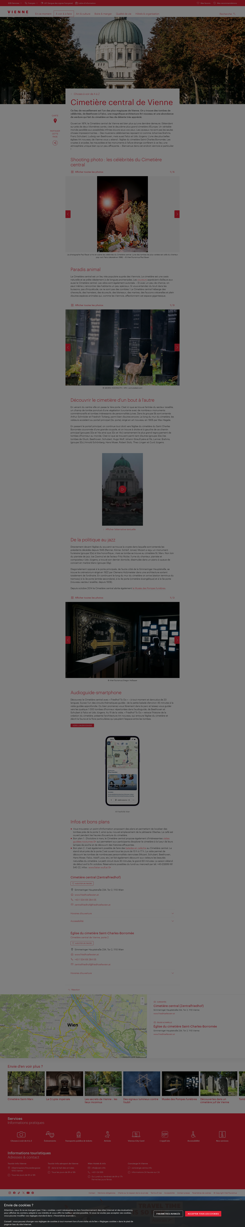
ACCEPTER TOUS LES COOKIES (203, 1214)
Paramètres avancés (168, 1214)
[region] (122, 1213)
